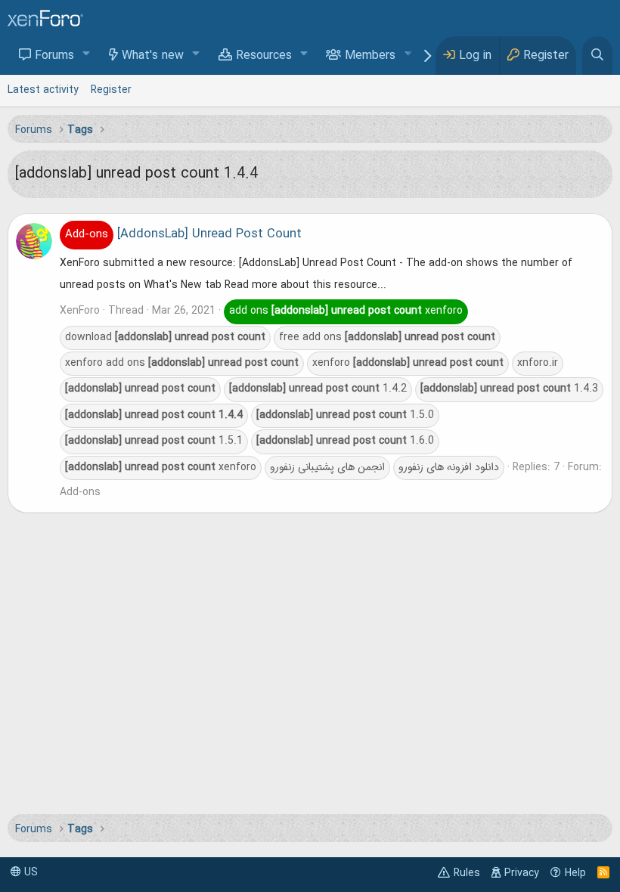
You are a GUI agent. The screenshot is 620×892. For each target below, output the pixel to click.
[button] (87, 54)
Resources (264, 56)
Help (575, 873)
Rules (467, 873)
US (29, 872)
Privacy (521, 873)
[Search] (597, 55)
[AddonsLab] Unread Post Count (183, 234)
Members (370, 56)
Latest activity (43, 90)
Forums (54, 56)
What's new (153, 56)
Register (111, 90)
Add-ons (80, 492)
